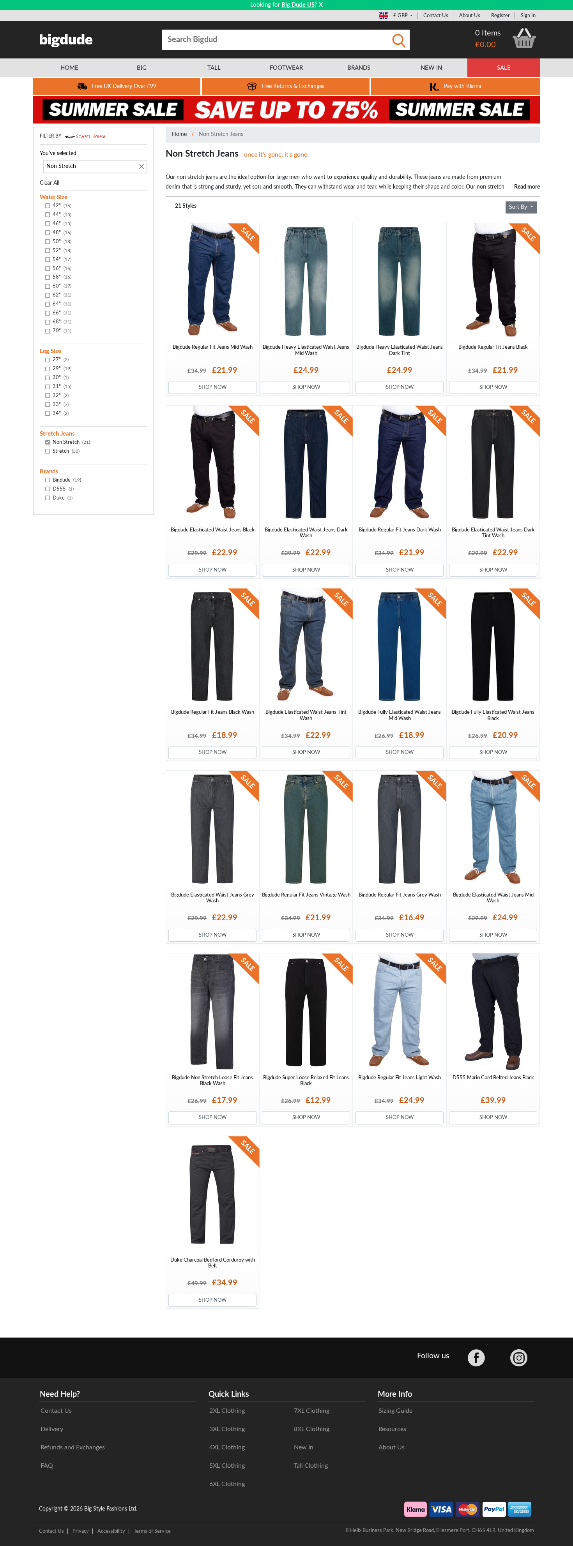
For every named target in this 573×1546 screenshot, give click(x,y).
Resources (392, 1429)
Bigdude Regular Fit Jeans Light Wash (399, 1077)
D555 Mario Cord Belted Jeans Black (493, 1077)
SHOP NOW (212, 387)
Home (179, 134)
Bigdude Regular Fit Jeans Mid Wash (213, 347)
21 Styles (185, 206)
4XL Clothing (227, 1447)
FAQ (47, 1466)
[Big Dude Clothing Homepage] (66, 39)
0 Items (488, 33)
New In (303, 1447)
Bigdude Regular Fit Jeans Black (493, 347)
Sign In (528, 15)
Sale (504, 68)
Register (500, 15)
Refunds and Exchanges (73, 1447)
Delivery (52, 1429)
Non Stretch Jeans (221, 134)
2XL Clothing (227, 1411)
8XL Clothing (311, 1429)
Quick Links (229, 1394)
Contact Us (435, 15)
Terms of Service (152, 1531)
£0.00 (485, 45)
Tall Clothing (311, 1466)
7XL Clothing (311, 1411)
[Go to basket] (524, 38)
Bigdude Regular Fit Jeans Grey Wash (400, 895)
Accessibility (111, 1531)
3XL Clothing (227, 1429)
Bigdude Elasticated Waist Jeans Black (213, 530)
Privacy (81, 1531)
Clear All (49, 183)
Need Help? (60, 1394)
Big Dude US (298, 5)
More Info (395, 1394)
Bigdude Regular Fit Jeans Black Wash (212, 712)
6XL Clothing (227, 1484)
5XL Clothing (227, 1466)
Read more (527, 187)
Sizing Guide (395, 1411)
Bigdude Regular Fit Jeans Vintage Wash (306, 895)
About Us (469, 15)
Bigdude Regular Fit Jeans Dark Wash (400, 530)
